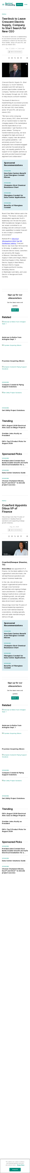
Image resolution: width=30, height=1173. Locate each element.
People (4, 14)
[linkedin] (12, 58)
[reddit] (18, 58)
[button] (3, 4)
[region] (15, 1166)
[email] (21, 58)
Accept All (15, 1169)
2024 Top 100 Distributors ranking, (12, 241)
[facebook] (9, 58)
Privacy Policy (20, 1165)
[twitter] (15, 58)
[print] (27, 58)
